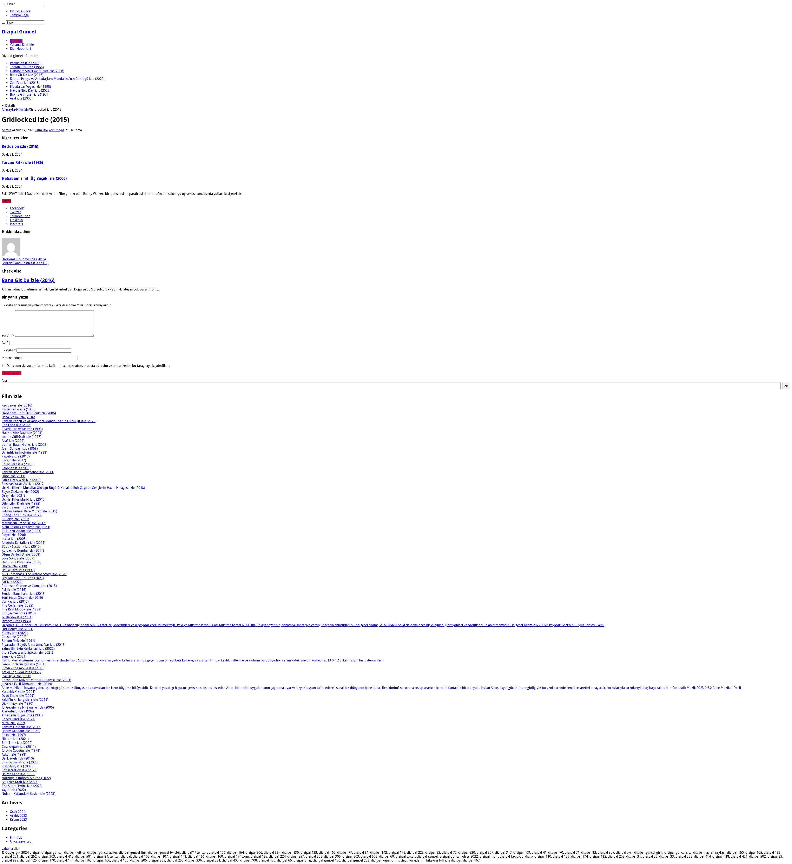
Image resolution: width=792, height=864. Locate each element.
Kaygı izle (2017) (14, 460)
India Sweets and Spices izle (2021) (27, 652)
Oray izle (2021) (13, 496)
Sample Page (19, 15)
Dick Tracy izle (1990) (17, 703)
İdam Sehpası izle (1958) (20, 448)
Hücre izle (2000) (14, 566)
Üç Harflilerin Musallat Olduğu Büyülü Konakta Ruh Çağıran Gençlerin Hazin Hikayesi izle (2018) (73, 488)
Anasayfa (8, 109)
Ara (4, 381)
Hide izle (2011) (13, 476)
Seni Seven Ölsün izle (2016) (22, 598)
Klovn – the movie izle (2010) (23, 668)
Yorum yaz (56, 130)
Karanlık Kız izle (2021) (18, 692)
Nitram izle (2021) (15, 739)
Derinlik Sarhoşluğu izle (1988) (24, 452)
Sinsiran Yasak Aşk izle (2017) (23, 484)
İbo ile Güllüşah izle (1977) (30, 94)
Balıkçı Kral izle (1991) (18, 570)
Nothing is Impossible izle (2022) (26, 778)
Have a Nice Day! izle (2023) (30, 90)
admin (6, 130)
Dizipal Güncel (20, 11)
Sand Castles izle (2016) (25, 263)
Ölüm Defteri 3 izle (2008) (21, 554)
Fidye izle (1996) (14, 535)
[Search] (3, 4)
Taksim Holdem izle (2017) (21, 727)
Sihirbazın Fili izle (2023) (20, 762)
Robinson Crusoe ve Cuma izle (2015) (29, 586)
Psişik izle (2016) (14, 590)
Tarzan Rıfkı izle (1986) (27, 67)
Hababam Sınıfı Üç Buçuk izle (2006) (37, 71)
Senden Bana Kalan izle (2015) (24, 594)
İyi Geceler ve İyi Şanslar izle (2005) (28, 707)
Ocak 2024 (17, 812)
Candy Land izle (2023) (18, 719)
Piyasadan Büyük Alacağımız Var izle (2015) (34, 645)
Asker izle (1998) (14, 754)
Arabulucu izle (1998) (18, 711)
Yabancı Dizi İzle (22, 45)
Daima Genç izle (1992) (18, 774)
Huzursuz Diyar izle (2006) (21, 562)
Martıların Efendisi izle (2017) (24, 523)
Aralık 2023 (18, 816)
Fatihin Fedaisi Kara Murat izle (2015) (29, 511)
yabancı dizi (10, 849)
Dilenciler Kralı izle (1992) (21, 503)
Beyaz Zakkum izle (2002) (20, 492)
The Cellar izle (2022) (17, 605)
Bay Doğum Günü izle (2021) (23, 578)
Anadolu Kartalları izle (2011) (23, 543)
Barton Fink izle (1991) (18, 641)
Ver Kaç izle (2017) (15, 601)
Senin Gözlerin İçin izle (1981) (23, 664)
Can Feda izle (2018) (25, 83)
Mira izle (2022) (13, 723)
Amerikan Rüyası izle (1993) (22, 715)
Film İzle (16, 41)
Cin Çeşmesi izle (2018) (19, 613)
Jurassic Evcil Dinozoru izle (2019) (27, 684)
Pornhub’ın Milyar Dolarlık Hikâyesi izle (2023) (36, 680)
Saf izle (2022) (12, 582)
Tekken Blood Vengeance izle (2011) (28, 472)
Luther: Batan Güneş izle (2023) (24, 445)
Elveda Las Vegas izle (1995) (30, 87)
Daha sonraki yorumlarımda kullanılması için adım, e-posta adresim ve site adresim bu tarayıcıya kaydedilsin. (88, 366)
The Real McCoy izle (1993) (21, 609)
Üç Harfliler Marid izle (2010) (24, 499)
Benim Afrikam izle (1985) (21, 731)
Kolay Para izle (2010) (17, 464)
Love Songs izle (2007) (18, 558)
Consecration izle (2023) (19, 770)
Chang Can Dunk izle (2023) (22, 515)
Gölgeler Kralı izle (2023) (20, 782)
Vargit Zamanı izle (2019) (20, 507)
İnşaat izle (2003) (14, 539)
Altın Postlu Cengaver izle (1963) (26, 527)
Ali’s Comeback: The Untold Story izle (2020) (34, 574)
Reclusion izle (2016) (25, 63)
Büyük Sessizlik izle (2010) (21, 547)
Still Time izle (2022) (17, 743)
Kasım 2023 (18, 819)
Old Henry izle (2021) (17, 629)
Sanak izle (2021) (14, 656)
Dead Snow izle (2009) (18, 696)
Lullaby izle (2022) (15, 519)
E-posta (9, 350)
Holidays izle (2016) (24, 259)
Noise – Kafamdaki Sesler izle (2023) (28, 794)
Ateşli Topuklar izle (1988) (21, 672)
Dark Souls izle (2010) (18, 758)
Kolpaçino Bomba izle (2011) (23, 550)
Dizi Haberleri (20, 49)
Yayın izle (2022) (14, 790)
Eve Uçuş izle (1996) (16, 676)
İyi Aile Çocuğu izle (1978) (21, 751)
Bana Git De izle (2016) (26, 75)
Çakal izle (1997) (14, 735)
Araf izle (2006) (21, 98)
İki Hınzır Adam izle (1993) (21, 531)
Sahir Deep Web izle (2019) (21, 480)
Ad (5, 343)
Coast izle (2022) (14, 637)
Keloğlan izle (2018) (16, 468)
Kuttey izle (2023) (15, 633)
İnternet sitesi (12, 358)
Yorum (8, 335)
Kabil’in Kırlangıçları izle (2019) (25, 700)
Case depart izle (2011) (19, 747)
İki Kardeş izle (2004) (17, 617)
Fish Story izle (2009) (17, 766)
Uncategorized (21, 841)
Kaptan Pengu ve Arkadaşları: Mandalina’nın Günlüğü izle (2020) (57, 79)
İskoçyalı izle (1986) (16, 621)
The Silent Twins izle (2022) (22, 786)
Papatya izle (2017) (16, 456)
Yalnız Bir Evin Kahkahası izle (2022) (28, 649)
